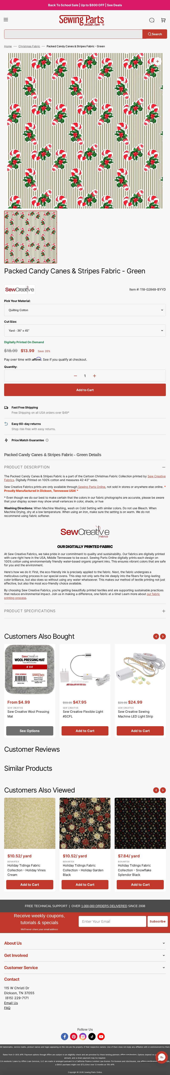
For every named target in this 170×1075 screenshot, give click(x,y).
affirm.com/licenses (149, 1061)
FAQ (7, 1008)
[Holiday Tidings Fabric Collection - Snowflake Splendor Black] (140, 844)
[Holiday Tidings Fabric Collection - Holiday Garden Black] (85, 844)
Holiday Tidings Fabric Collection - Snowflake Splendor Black (134, 870)
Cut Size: (10, 321)
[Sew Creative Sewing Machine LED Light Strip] (140, 691)
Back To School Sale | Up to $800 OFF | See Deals (85, 5)
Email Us (11, 1003)
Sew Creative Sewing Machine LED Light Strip (135, 714)
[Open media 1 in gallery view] (157, 61)
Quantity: (10, 366)
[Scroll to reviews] (85, 280)
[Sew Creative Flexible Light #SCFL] (85, 691)
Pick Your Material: (17, 301)
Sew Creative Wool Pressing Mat (28, 714)
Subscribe (158, 921)
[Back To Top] (164, 1069)
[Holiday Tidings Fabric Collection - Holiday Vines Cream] (29, 844)
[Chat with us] (151, 20)
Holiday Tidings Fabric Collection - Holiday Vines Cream (26, 870)
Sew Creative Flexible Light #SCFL (83, 714)
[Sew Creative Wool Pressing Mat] (29, 691)
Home (8, 46)
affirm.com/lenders (128, 1054)
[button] (5, 20)
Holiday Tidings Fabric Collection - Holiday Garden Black (83, 870)
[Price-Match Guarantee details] (47, 440)
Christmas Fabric (29, 46)
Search (157, 34)
